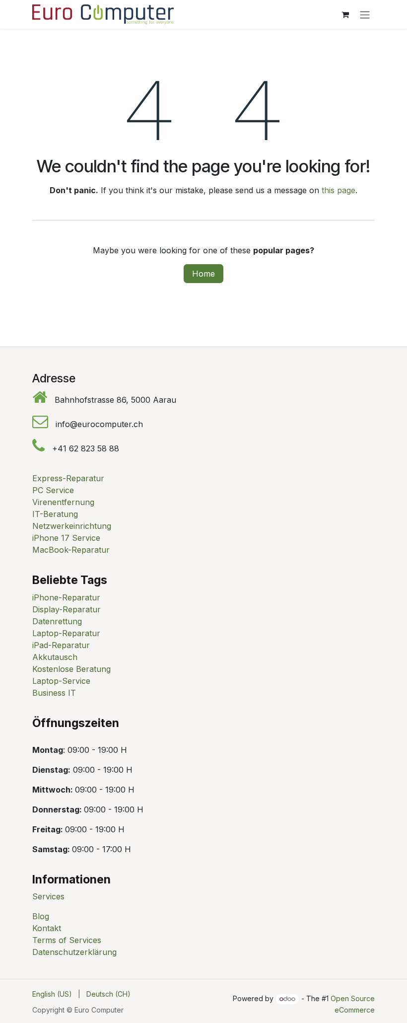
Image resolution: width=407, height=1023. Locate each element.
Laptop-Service (61, 681)
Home (203, 274)
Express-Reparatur (68, 478)
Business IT (54, 693)
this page (338, 190)
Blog (40, 916)
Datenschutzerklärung (74, 952)
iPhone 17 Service (66, 538)
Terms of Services (66, 940)
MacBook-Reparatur (71, 550)
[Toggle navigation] (365, 14)
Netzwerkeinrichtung (71, 526)
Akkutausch (54, 657)
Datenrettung (57, 621)
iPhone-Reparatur (66, 597)
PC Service (53, 490)
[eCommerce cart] (345, 14)
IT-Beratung (55, 514)
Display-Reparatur (66, 609)
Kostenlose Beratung (71, 669)
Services (48, 896)
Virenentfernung (63, 502)
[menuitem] (52, 994)
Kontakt (46, 928)
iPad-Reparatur (61, 645)
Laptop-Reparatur (66, 633)
